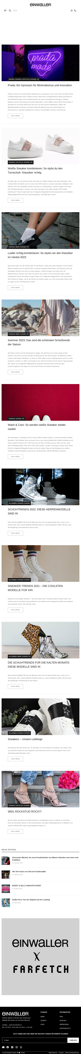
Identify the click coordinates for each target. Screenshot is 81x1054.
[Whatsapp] (21, 1047)
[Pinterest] (12, 1047)
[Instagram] (16, 1047)
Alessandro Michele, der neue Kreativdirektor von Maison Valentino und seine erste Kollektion (45, 859)
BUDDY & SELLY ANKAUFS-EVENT (26, 886)
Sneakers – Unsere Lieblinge (25, 739)
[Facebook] (8, 1047)
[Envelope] (3, 1047)
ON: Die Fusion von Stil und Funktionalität (29, 871)
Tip (38, 79)
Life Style (26, 79)
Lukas (11, 743)
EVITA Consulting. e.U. (15, 89)
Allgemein (13, 503)
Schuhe (33, 79)
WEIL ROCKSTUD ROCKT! (25, 811)
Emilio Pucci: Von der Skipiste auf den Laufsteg (31, 900)
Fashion (18, 79)
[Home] (30, 32)
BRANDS (11, 79)
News (17, 247)
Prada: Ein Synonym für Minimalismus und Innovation (40, 85)
